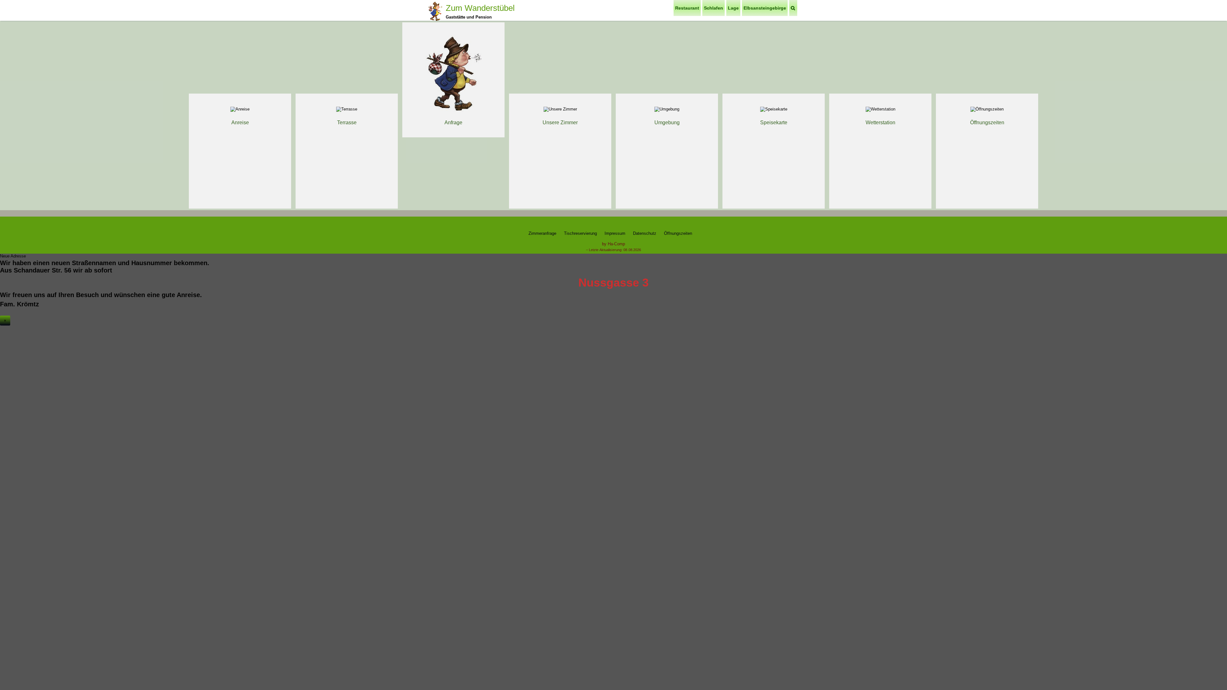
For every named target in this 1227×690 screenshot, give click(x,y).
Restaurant (687, 8)
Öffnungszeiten (678, 233)
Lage (733, 8)
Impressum (615, 233)
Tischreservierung (580, 233)
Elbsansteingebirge (765, 8)
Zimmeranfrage (542, 233)
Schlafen (713, 8)
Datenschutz (644, 233)
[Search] (793, 8)
